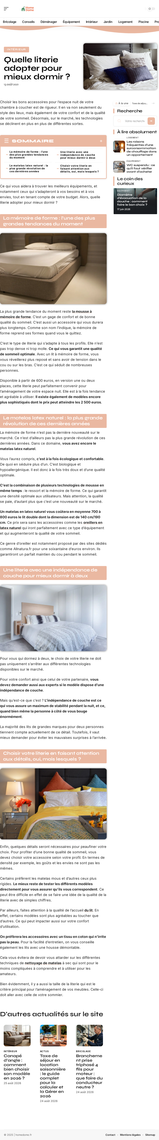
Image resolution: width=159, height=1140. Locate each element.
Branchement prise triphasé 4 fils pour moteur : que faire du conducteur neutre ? (89, 1071)
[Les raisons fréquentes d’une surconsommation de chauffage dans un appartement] (119, 146)
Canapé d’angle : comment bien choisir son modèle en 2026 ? (17, 1067)
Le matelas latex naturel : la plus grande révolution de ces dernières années (29, 168)
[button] (153, 103)
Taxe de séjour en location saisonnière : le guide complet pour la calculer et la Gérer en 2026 (53, 1075)
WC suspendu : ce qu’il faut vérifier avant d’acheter (141, 168)
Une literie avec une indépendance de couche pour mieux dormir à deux (78, 154)
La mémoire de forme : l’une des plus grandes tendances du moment (29, 154)
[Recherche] (141, 9)
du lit (88, 910)
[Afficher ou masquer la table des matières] (78, 141)
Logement (133, 137)
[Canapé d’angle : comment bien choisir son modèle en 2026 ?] (17, 1035)
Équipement (134, 161)
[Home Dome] (27, 8)
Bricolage (83, 1051)
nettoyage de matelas (43, 963)
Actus (44, 1051)
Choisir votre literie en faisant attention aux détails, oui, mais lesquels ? (79, 168)
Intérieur (16, 49)
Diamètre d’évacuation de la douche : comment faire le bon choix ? (132, 199)
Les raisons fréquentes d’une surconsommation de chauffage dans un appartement (141, 148)
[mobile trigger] (7, 8)
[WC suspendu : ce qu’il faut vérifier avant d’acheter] (119, 167)
